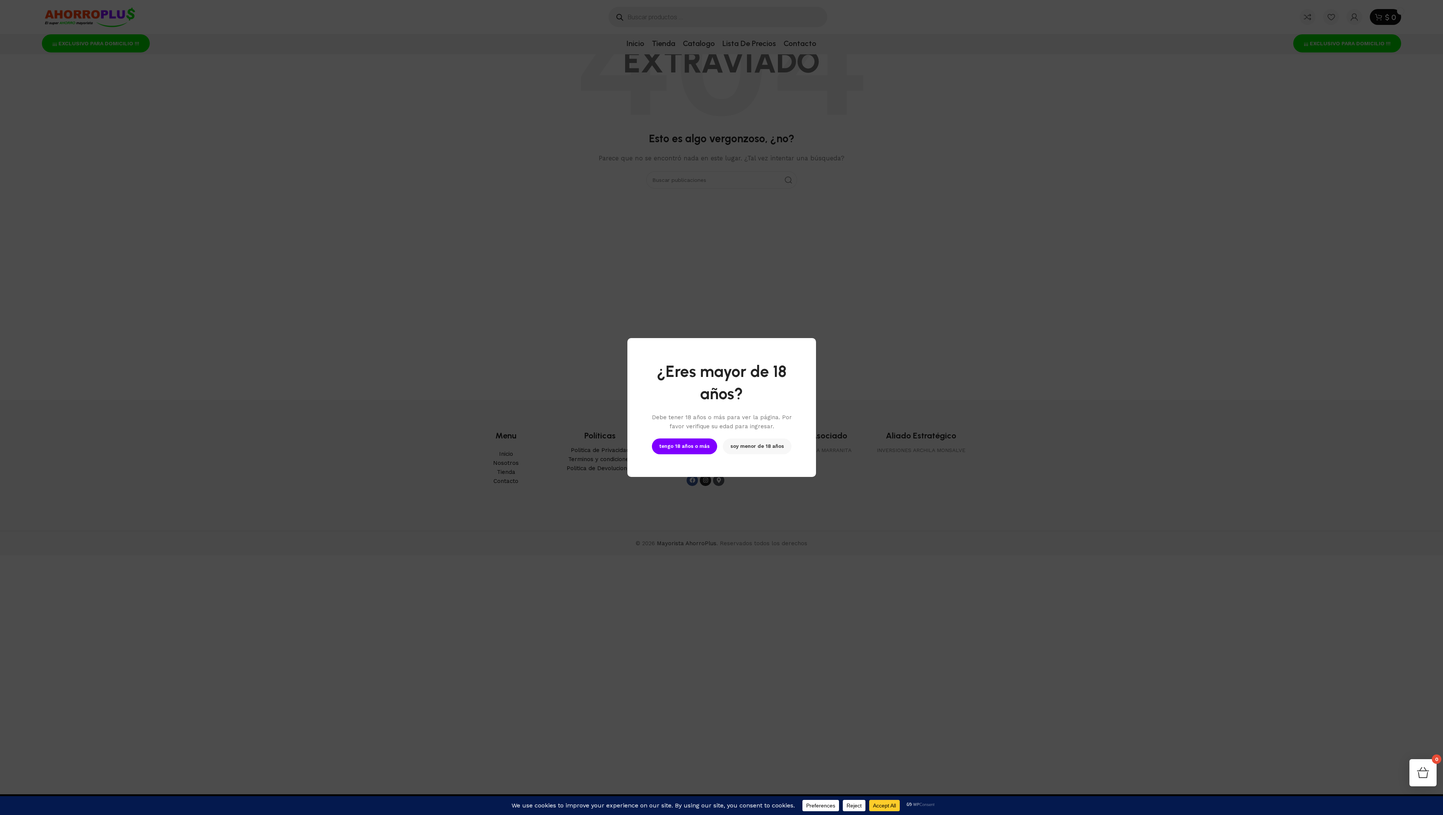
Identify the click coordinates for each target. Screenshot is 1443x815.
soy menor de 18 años (757, 446)
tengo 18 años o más (684, 446)
